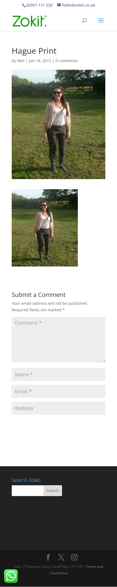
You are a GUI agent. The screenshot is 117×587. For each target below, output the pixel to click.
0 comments (67, 60)
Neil (20, 60)
